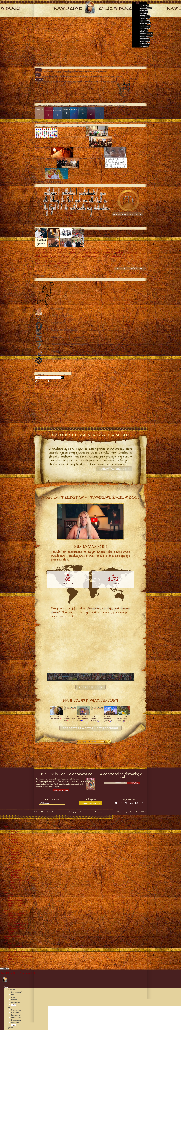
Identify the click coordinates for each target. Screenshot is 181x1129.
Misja (5, 910)
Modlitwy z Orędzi (16, 857)
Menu (38, 50)
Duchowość (14, 839)
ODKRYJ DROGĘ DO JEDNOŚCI (127, 214)
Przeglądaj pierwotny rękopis (16, 903)
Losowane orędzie (16, 860)
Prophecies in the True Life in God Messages (23, 880)
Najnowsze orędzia (16, 854)
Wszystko (41, 381)
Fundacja (98, 812)
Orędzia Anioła (15, 852)
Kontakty (10, 959)
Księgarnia (10, 895)
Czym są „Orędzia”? (16, 832)
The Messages (11, 829)
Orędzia (6, 826)
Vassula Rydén (11, 944)
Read (12, 834)
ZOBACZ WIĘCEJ (90, 687)
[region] (90, 408)
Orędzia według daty (17, 849)
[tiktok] (142, 803)
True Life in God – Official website (18, 973)
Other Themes (15, 885)
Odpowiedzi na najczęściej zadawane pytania (20, 956)
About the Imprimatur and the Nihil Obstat (132, 812)
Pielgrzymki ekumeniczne (15, 916)
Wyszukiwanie (15, 862)
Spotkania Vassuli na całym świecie (17, 913)
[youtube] (116, 803)
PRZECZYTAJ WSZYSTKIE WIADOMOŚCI (90, 728)
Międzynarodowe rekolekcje (15, 918)
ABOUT (6, 941)
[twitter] (126, 803)
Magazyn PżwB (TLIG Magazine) (16, 951)
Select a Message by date (45, 387)
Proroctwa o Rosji (16, 877)
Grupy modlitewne (13, 921)
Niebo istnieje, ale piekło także (16, 905)
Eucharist (13, 882)
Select (9, 847)
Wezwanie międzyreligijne (15, 926)
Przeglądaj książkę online (15, 900)
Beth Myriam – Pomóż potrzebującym (18, 923)
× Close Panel (4, 968)
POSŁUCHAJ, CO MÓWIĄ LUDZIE (130, 268)
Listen (13, 837)
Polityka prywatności (74, 812)
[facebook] (121, 803)
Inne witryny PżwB (13, 961)
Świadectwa (7, 938)
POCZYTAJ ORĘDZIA (114, 468)
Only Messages (55, 381)
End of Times (14, 875)
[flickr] (131, 803)
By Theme (10, 867)
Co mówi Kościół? (16, 842)
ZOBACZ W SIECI (61, 790)
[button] (90, 422)
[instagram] (136, 803)
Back (14, 844)
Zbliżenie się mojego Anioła (15, 946)
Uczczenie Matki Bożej (17, 872)
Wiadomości (11, 931)
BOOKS (6, 893)
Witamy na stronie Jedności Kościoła (14, 936)
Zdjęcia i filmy (11, 954)
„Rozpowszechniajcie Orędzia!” (16, 928)
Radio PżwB (11, 949)
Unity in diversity (16, 870)
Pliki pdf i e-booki (13, 898)
